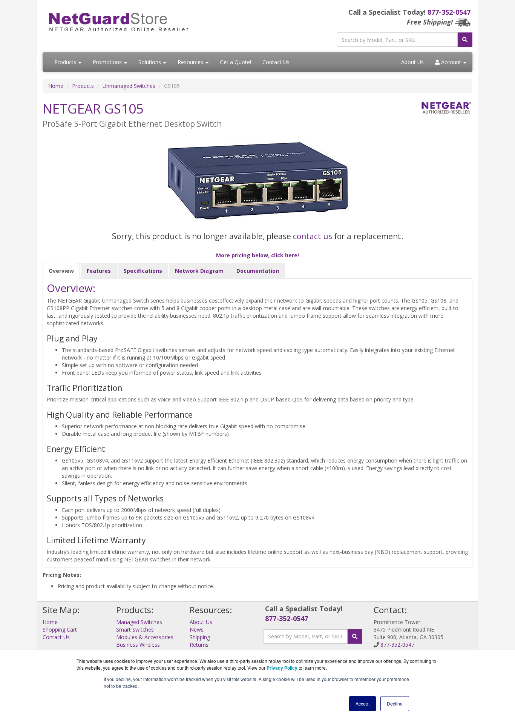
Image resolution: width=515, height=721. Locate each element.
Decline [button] (395, 703)
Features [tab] (99, 270)
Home (55, 85)
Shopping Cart (60, 629)
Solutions (150, 62)
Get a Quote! (235, 62)
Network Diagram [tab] (199, 270)
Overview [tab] (61, 270)
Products (66, 62)
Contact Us (276, 62)
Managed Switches (139, 622)
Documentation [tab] (257, 270)
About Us (412, 62)
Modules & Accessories (144, 637)
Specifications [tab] (143, 270)
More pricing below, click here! (257, 255)
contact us (312, 236)
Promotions (108, 62)
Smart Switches (135, 629)
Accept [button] (362, 703)
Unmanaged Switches (129, 85)
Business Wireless (138, 644)
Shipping (200, 637)
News (197, 629)
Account (451, 62)
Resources (191, 62)
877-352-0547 (449, 12)
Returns (199, 644)
